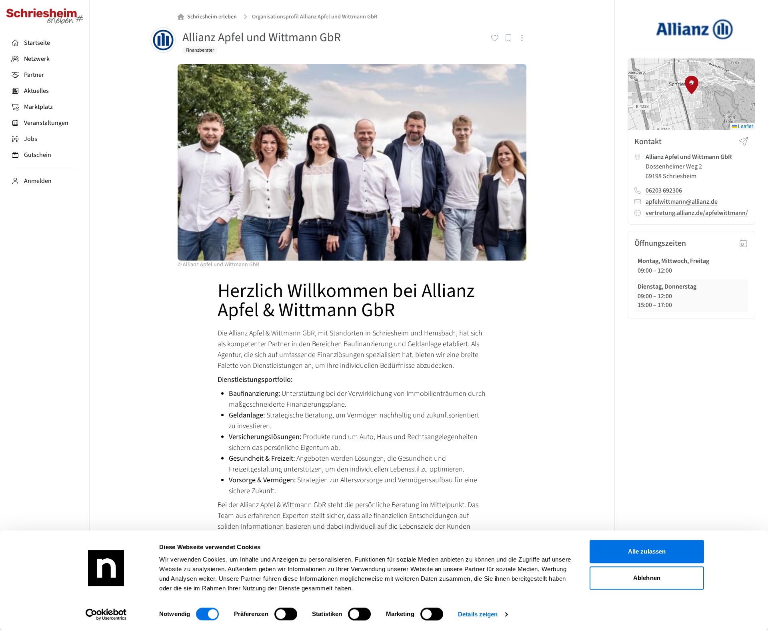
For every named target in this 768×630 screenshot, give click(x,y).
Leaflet (745, 125)
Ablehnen (646, 577)
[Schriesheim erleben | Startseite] (44, 16)
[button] (691, 85)
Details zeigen (478, 614)
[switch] (285, 614)
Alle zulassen (647, 551)
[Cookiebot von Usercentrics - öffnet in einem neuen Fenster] (106, 614)
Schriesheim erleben (212, 17)
